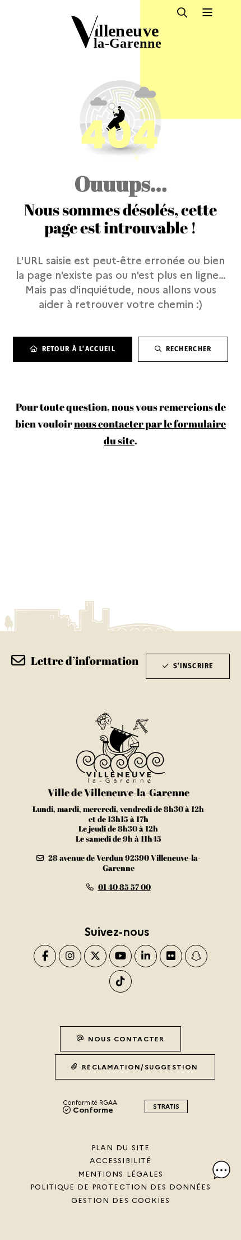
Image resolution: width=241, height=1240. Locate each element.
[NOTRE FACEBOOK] (45, 956)
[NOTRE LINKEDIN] (146, 956)
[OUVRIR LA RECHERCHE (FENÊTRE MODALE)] (182, 12)
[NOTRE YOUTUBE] (120, 956)
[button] (221, 1170)
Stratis (166, 1106)
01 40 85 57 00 (124, 886)
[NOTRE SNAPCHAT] (196, 956)
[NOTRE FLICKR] (171, 956)
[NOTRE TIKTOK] (120, 981)
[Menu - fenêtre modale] (207, 12)
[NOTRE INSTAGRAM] (70, 956)
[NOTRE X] (95, 956)
